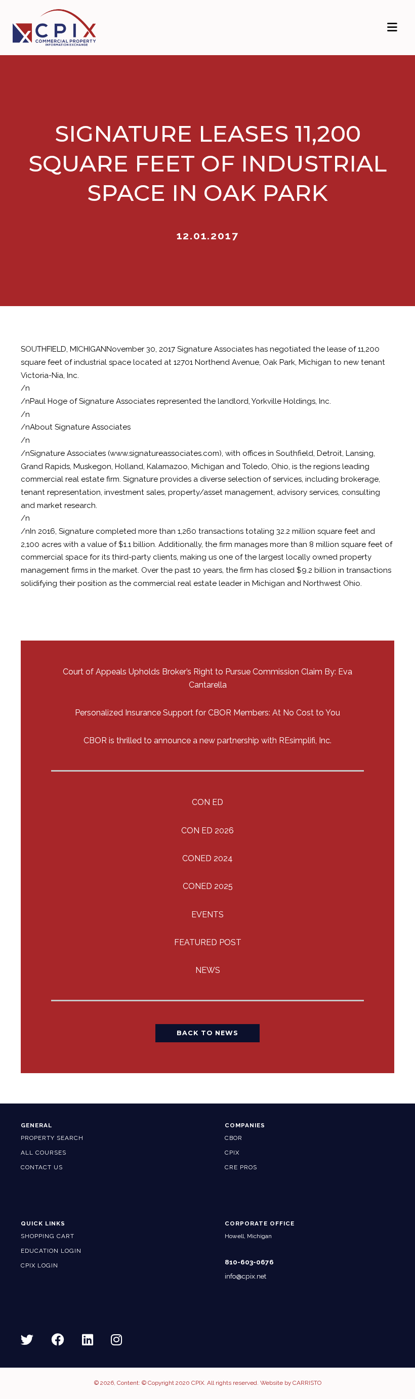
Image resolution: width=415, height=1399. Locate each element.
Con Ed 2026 (207, 830)
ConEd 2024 (207, 858)
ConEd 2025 (208, 886)
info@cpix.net (245, 1276)
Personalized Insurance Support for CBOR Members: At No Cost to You (207, 712)
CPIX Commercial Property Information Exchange (67, 28)
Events (207, 914)
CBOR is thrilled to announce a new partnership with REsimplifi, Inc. (207, 740)
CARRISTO (307, 1382)
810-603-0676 (249, 1262)
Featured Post (207, 942)
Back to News (207, 1033)
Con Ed (207, 802)
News (207, 970)
